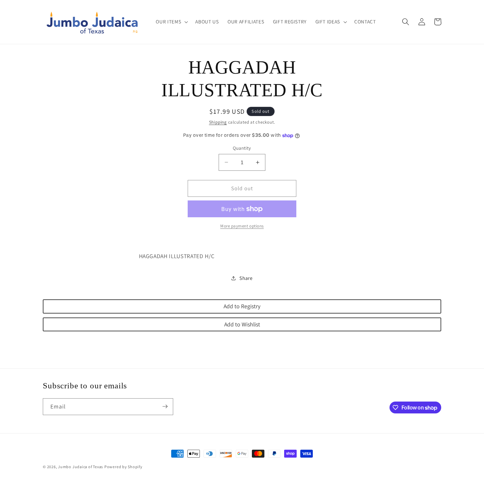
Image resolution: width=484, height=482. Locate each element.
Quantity (242, 148)
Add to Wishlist (242, 324)
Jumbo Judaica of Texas (80, 466)
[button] (171, 21)
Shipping (218, 122)
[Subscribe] (165, 406)
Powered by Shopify (123, 466)
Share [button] (246, 278)
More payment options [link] (242, 226)
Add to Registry (242, 306)
